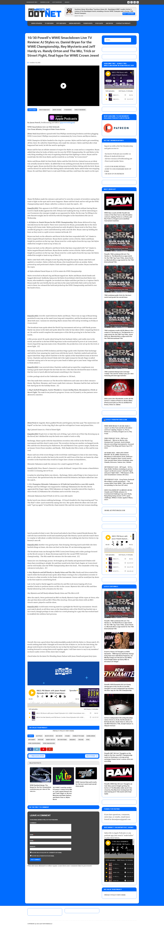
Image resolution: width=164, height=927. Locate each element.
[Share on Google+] (50, 749)
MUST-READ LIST (44, 109)
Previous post (37, 756)
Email (32, 840)
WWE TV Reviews (80, 109)
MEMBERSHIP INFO (31, 2)
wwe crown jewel (34, 743)
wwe (87, 739)
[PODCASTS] (137, 2)
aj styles (39, 736)
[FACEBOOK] (131, 2)
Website (32, 846)
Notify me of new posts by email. (43, 856)
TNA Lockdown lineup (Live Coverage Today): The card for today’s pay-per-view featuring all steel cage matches (118, 374)
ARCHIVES (109, 23)
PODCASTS (99, 23)
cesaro (67, 736)
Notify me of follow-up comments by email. (47, 852)
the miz (80, 739)
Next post (90, 756)
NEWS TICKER (57, 109)
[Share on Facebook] (30, 749)
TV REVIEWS (49, 23)
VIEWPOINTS (87, 23)
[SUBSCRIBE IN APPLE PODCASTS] (63, 120)
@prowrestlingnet (67, 122)
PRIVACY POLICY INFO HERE (63, 731)
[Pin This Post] (43, 749)
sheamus (72, 739)
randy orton (50, 739)
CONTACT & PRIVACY (123, 23)
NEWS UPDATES (36, 23)
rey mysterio (62, 739)
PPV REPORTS (61, 23)
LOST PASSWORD (57, 2)
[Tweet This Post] (37, 749)
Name (32, 834)
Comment (33, 823)
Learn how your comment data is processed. (75, 866)
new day (40, 739)
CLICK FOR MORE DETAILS (115, 166)
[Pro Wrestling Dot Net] (44, 13)
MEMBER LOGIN (44, 2)
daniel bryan (91, 736)
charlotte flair (78, 736)
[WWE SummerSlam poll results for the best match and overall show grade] (86, 778)
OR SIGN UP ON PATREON (114, 174)
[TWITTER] (128, 2)
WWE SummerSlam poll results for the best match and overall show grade (86, 784)
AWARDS (67, 2)
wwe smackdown (49, 743)
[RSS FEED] (134, 2)
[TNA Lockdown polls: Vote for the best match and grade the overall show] (119, 291)
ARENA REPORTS (74, 23)
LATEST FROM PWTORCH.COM (116, 420)
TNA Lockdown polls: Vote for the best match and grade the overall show (117, 296)
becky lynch (49, 736)
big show (59, 736)
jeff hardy (31, 739)
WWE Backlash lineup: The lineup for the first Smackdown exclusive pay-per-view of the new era (40, 788)
